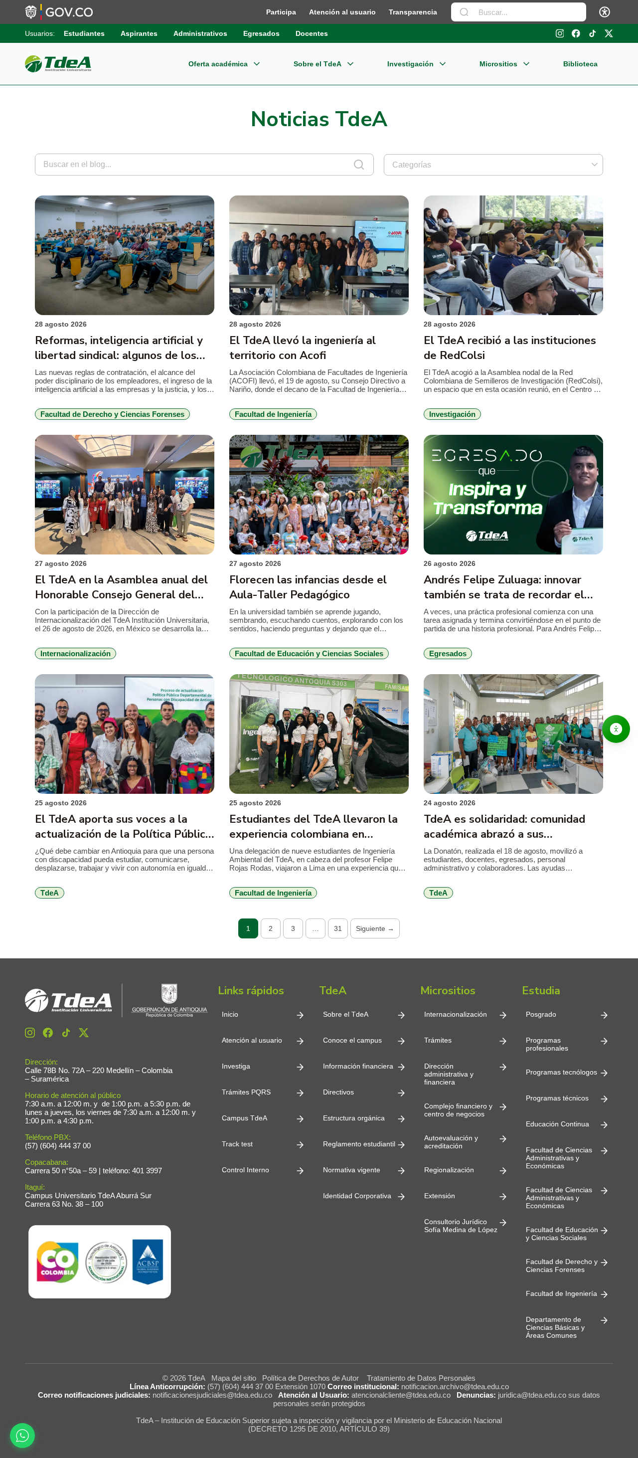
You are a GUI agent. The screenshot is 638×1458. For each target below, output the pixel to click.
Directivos (338, 1092)
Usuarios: (40, 33)
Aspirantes (139, 33)
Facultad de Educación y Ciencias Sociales (562, 1234)
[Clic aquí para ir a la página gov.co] (59, 12)
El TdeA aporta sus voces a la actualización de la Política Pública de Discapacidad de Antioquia (123, 827)
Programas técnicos (557, 1098)
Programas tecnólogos (561, 1072)
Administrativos (200, 33)
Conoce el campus (352, 1040)
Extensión (439, 1196)
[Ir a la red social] (560, 33)
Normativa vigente (351, 1170)
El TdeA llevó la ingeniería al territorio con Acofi (302, 348)
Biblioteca (580, 64)
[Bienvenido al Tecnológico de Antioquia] (116, 1000)
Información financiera (358, 1066)
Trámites (438, 1040)
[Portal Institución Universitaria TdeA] (58, 64)
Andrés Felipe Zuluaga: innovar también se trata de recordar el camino (504, 587)
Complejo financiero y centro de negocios (458, 1110)
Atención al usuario (342, 12)
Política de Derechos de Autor (312, 1378)
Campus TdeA (244, 1118)
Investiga (236, 1066)
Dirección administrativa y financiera (449, 1074)
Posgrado (541, 1014)
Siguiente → (375, 928)
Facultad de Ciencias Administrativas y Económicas (559, 1158)
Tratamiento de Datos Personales (421, 1378)
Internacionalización (455, 1014)
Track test (237, 1144)
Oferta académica (218, 64)
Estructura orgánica (354, 1118)
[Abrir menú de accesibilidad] (604, 11)
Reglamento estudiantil (359, 1144)
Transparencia (413, 12)
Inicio (230, 1014)
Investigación (410, 64)
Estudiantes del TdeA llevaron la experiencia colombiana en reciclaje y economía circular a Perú (318, 827)
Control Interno (245, 1170)
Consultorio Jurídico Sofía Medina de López (460, 1226)
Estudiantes (84, 33)
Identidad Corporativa (357, 1196)
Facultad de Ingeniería (561, 1293)
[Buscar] (464, 12)
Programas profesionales (547, 1044)
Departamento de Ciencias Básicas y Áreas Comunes (556, 1327)
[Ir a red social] (30, 1033)
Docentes (312, 33)
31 (338, 928)
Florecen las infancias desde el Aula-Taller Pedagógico (308, 587)
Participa (281, 12)
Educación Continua (557, 1124)
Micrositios (498, 64)
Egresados (261, 33)
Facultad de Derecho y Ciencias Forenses (562, 1266)
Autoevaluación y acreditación (451, 1142)
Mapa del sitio (233, 1378)
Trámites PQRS (246, 1092)
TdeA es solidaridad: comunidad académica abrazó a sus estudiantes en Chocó (504, 827)
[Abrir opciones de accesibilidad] (616, 729)
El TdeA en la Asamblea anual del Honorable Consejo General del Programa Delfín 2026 (121, 587)
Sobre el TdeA (317, 64)
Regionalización (449, 1170)
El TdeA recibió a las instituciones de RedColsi (510, 348)
